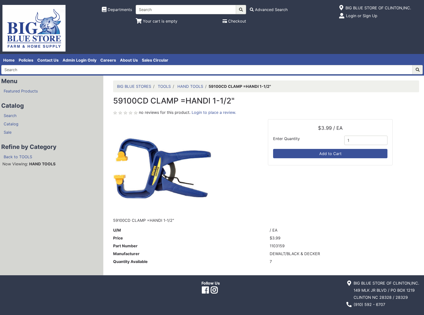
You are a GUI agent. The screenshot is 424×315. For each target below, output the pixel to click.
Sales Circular (155, 60)
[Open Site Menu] (341, 7)
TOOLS (164, 86)
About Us (129, 60)
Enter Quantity (286, 138)
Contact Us (48, 60)
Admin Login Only (79, 60)
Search (10, 115)
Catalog (11, 123)
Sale (8, 132)
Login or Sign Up (361, 15)
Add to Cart (330, 153)
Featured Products (21, 91)
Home (9, 60)
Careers (108, 60)
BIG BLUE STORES (134, 86)
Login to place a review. (214, 112)
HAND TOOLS (190, 86)
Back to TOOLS (18, 156)
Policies (26, 60)
